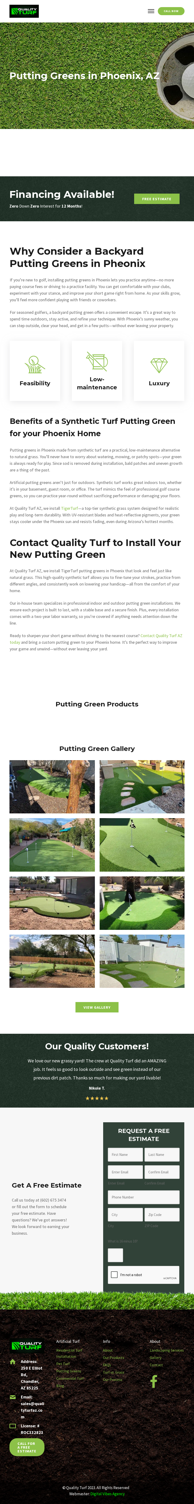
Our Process (112, 1379)
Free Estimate (157, 198)
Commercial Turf (70, 1378)
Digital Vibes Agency (107, 1493)
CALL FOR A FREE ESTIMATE (27, 1447)
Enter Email (116, 1183)
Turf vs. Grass (113, 1372)
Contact (156, 1364)
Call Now (171, 11)
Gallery (155, 1357)
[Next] (182, 1074)
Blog (60, 1385)
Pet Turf (63, 1363)
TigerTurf (69, 508)
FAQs (107, 1364)
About (108, 1350)
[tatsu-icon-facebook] (154, 1382)
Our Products (113, 1357)
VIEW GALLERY (97, 1007)
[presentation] (144, 1275)
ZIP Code (151, 1226)
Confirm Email (155, 1183)
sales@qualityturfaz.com (32, 1410)
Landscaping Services (167, 1350)
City (111, 1226)
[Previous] (12, 1074)
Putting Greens (68, 1371)
